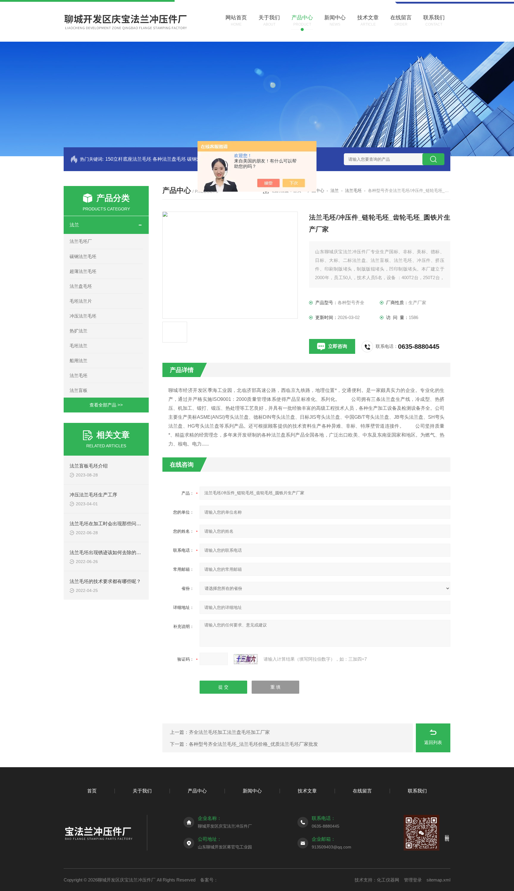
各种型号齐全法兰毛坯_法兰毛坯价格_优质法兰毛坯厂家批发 (253, 744)
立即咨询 (337, 346)
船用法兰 (78, 360)
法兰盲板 (78, 390)
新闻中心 (252, 790)
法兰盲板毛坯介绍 (89, 465)
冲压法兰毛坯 (83, 315)
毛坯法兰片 (81, 301)
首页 (92, 790)
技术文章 (307, 790)
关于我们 (142, 790)
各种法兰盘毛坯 (169, 159)
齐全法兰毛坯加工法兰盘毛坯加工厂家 (229, 732)
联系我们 (417, 790)
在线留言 (362, 790)
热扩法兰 (78, 330)
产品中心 (197, 790)
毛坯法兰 (78, 345)
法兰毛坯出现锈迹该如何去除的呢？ (108, 552)
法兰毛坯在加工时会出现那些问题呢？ (110, 523)
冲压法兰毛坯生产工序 (93, 494)
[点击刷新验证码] (246, 659)
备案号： (209, 879)
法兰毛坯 (78, 375)
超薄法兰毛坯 (83, 271)
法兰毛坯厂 (81, 241)
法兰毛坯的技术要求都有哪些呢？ (105, 581)
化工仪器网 (388, 879)
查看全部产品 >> (106, 404)
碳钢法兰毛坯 (83, 256)
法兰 (74, 224)
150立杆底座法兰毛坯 (128, 159)
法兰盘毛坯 (81, 286)
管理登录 (413, 879)
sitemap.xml (438, 879)
